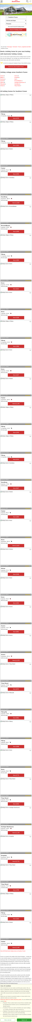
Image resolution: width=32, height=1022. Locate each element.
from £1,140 (16, 832)
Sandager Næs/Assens (20, 82)
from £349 (16, 574)
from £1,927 (16, 545)
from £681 (16, 631)
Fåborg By (3, 84)
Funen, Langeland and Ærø (24, 46)
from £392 (16, 145)
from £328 (16, 317)
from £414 (16, 459)
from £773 (16, 775)
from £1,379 (16, 660)
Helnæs (2, 85)
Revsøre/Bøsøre (18, 80)
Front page (9, 46)
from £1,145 (16, 403)
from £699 (16, 746)
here (5, 1001)
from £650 (16, 804)
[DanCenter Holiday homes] (16, 1)
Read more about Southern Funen (16, 66)
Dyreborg (2, 79)
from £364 (16, 517)
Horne (16, 75)
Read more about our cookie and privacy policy (10, 999)
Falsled (2, 80)
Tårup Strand (17, 85)
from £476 (16, 118)
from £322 (16, 918)
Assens (2, 75)
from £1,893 (16, 202)
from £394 (16, 260)
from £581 (16, 718)
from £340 (16, 432)
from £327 (16, 375)
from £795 (16, 890)
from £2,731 (16, 861)
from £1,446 (16, 947)
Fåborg (2, 82)
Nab (15, 79)
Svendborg (17, 84)
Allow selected (7, 1020)
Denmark (15, 46)
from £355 (16, 174)
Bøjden (2, 77)
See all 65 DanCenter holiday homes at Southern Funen (12, 951)
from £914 (16, 289)
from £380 (16, 346)
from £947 (16, 488)
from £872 (16, 689)
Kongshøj (17, 77)
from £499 (16, 231)
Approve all (24, 1020)
